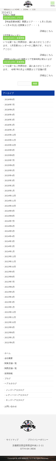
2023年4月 (9, 297)
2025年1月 (9, 190)
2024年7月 (9, 221)
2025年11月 (10, 140)
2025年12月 (10, 135)
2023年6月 (9, 287)
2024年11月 (10, 200)
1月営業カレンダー (12, 35)
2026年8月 (9, 99)
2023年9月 (9, 271)
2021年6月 (9, 342)
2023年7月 (9, 281)
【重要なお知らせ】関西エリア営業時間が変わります (27, 59)
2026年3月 (9, 119)
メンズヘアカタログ (15, 390)
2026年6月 (9, 109)
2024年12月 (10, 195)
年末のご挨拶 (9, 15)
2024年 (25, 10)
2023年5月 (9, 292)
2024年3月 (9, 241)
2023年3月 (9, 302)
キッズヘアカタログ (15, 400)
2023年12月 (10, 256)
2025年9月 (9, 150)
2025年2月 (9, 185)
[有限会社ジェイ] (24, 3)
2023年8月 (9, 276)
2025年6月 (9, 165)
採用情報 (8, 373)
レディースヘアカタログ (17, 395)
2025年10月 (10, 145)
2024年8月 (9, 216)
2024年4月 (9, 236)
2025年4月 (9, 175)
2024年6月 (9, 226)
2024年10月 (10, 206)
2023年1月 (9, 307)
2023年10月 (10, 266)
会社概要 (8, 358)
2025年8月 (9, 155)
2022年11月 (10, 317)
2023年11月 (10, 261)
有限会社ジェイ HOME (11, 10)
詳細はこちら (46, 31)
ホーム (7, 353)
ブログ (19, 17)
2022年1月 (9, 337)
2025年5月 (9, 170)
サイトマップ (12, 439)
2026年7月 (9, 104)
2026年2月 (9, 124)
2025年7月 (9, 160)
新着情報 (20, 38)
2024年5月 (9, 231)
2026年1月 (9, 130)
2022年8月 (9, 332)
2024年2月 (9, 246)
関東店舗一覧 (10, 363)
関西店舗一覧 (10, 368)
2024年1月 (9, 251)
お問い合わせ (10, 406)
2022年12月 (10, 312)
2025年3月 (9, 180)
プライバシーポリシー (38, 439)
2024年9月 (9, 211)
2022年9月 (9, 327)
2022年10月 (10, 322)
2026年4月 (9, 114)
